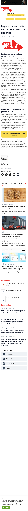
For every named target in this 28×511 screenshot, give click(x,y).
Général (5, 308)
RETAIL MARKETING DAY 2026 (13, 290)
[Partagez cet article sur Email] (18, 174)
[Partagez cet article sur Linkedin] (14, 174)
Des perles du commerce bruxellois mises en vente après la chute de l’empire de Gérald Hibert (12, 321)
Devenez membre (20, 19)
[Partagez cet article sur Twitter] (10, 174)
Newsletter (11, 13)
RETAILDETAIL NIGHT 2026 (13, 297)
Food (4, 36)
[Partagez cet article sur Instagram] (6, 174)
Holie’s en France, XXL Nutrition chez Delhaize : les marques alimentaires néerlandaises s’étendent (12, 237)
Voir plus (20, 184)
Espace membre (10, 17)
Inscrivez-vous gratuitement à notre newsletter (14, 134)
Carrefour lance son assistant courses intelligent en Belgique (12, 268)
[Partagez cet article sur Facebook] (2, 174)
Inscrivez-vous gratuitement (16, 15)
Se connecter (10, 19)
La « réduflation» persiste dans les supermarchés (13, 208)
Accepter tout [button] (6, 507)
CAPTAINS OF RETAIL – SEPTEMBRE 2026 (15, 284)
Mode (5, 328)
